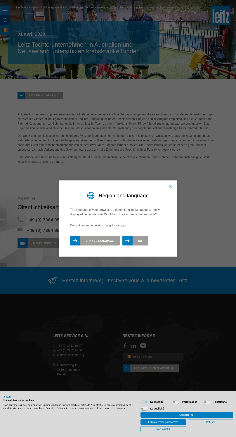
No (140, 240)
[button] (9, 397)
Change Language (100, 240)
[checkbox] (144, 402)
